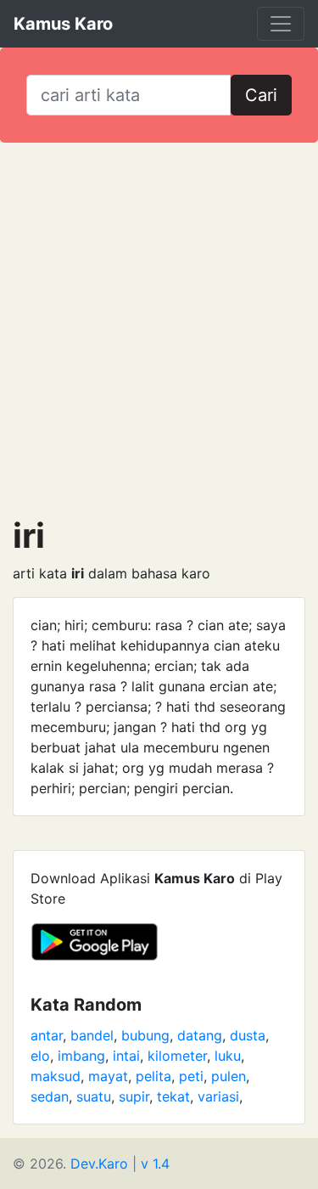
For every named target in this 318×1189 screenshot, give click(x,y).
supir (134, 1096)
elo (40, 1055)
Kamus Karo (63, 24)
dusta (247, 1035)
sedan (50, 1096)
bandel (92, 1035)
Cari (261, 95)
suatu (93, 1096)
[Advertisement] (159, 329)
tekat (173, 1096)
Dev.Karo (99, 1163)
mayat (108, 1076)
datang (199, 1035)
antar (47, 1035)
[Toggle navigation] (280, 24)
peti (191, 1076)
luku (228, 1055)
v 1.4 (155, 1163)
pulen (228, 1076)
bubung (145, 1035)
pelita (153, 1076)
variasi (218, 1096)
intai (126, 1055)
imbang (81, 1055)
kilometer (177, 1055)
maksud (56, 1076)
